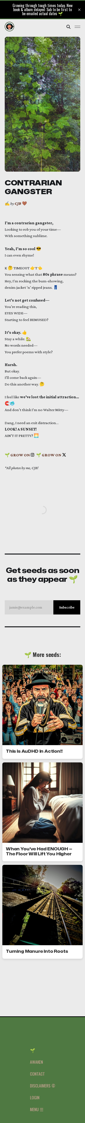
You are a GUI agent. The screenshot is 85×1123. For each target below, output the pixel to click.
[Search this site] (68, 26)
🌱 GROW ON (18, 455)
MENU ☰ (36, 1109)
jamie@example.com (42, 607)
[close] (79, 10)
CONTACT (37, 1074)
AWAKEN (36, 1062)
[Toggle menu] (77, 26)
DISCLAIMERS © (42, 1085)
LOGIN (34, 1097)
